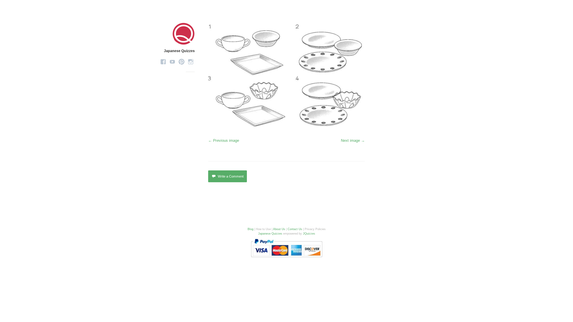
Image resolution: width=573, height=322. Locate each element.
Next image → (353, 140)
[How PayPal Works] (286, 258)
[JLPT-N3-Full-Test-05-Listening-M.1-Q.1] (286, 126)
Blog (250, 229)
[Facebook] (163, 60)
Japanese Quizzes (179, 51)
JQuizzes (309, 233)
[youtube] (172, 60)
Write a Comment (231, 176)
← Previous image (223, 140)
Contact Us (295, 229)
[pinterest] (181, 60)
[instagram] (191, 60)
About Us (279, 229)
